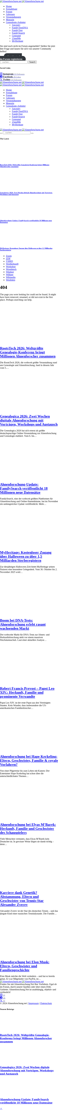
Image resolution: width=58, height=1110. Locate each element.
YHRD (9, 261)
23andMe (16, 38)
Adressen (10, 14)
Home (9, 6)
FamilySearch (18, 33)
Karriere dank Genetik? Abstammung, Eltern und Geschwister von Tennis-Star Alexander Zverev (22, 899)
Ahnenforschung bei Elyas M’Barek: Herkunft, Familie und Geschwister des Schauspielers (28, 828)
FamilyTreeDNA (20, 27)
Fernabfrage (11, 9)
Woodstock (11, 269)
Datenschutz (46, 1003)
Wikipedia (10, 277)
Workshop (11, 266)
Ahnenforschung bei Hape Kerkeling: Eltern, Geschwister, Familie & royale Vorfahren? (29, 760)
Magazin (10, 19)
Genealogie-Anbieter (16, 22)
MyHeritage (17, 41)
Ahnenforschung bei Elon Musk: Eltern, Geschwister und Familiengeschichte (24, 966)
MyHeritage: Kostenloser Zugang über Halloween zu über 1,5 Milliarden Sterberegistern (25, 556)
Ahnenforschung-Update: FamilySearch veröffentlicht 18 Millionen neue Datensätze (24, 488)
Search (32, 62)
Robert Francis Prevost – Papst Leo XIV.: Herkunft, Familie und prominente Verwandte (27, 692)
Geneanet (16, 35)
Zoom (9, 256)
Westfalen (10, 280)
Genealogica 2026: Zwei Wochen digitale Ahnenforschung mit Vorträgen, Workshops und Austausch (29, 420)
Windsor (10, 272)
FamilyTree (17, 30)
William (9, 274)
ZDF (8, 258)
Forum (9, 11)
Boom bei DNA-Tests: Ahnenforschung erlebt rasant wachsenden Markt (23, 624)
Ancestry (16, 25)
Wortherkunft (12, 264)
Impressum (33, 1003)
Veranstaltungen (13, 17)
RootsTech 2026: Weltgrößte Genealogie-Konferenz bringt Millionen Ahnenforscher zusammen (27, 352)
